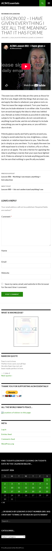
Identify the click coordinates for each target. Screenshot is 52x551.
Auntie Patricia (21, 38)
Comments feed (8, 439)
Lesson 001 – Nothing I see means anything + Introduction (21, 176)
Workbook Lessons (10, 14)
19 (26, 491)
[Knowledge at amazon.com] (26, 332)
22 (47, 491)
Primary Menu (49, 3)
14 (40, 487)
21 (40, 491)
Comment (6, 216)
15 (47, 487)
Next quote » (6, 375)
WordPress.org (7, 444)
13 (33, 487)
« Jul (3, 502)
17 (12, 491)
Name (4, 250)
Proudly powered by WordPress (12, 548)
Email (3, 261)
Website (5, 273)
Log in (3, 429)
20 (33, 491)
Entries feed (6, 434)
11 (19, 487)
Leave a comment (36, 38)
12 (26, 487)
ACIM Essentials (10, 3)
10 (12, 487)
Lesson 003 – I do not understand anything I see (22, 187)
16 (5, 491)
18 (19, 491)
